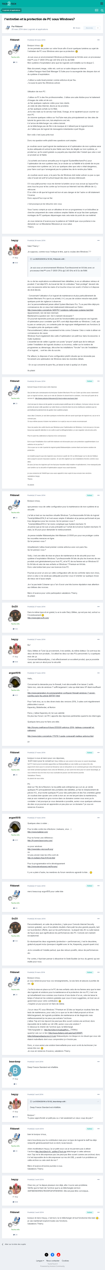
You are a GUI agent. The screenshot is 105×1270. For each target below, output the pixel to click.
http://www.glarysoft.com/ (38, 618)
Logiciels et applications (38, 29)
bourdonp (14, 1061)
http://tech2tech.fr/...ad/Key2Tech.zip (50, 1151)
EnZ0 (15, 606)
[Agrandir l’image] (42, 45)
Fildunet (19, 26)
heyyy (14, 240)
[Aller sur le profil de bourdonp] (15, 1070)
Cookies (65, 1261)
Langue (39, 1261)
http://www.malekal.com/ (38, 832)
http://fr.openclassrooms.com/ (40, 840)
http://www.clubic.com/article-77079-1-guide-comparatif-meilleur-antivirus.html (60, 736)
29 (16, 62)
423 (16, 695)
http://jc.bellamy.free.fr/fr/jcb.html (41, 858)
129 (16, 629)
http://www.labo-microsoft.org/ (40, 849)
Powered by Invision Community (52, 1266)
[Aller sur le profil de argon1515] (15, 682)
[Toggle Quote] (31, 259)
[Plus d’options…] (98, 40)
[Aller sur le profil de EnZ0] (15, 615)
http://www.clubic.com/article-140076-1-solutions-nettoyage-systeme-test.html (60, 310)
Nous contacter (52, 1261)
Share (77, 28)
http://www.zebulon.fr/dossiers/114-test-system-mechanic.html (56, 398)
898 (16, 263)
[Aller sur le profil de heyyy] (15, 249)
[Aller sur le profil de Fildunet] (7, 28)
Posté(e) (36, 40)
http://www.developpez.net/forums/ (42, 866)
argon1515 (15, 673)
